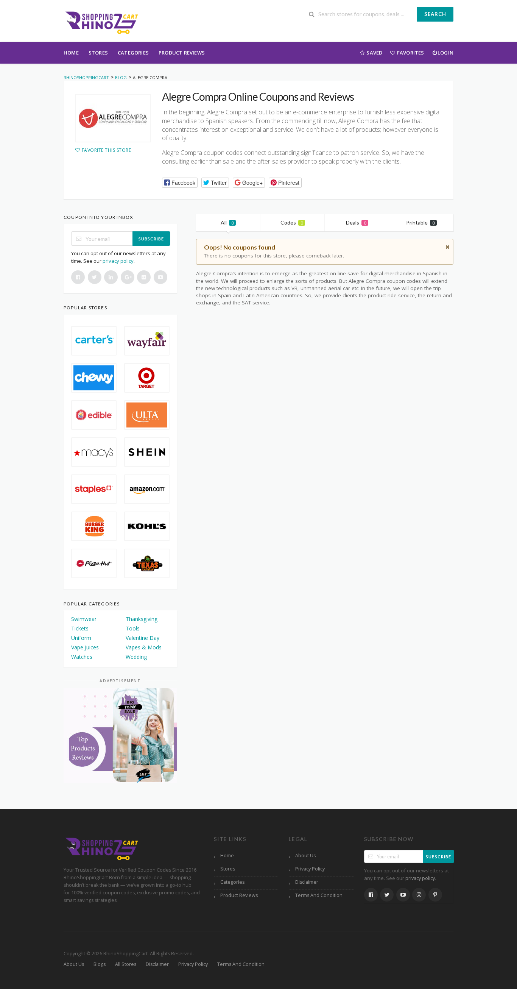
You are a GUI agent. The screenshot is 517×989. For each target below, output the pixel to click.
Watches (81, 656)
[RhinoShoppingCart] (101, 21)
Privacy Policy (310, 869)
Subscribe (151, 238)
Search (435, 14)
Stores (98, 52)
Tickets (80, 628)
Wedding (136, 656)
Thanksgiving (141, 618)
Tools (133, 628)
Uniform (81, 637)
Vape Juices (85, 647)
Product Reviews (182, 52)
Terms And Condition (319, 895)
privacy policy (118, 260)
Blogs (99, 964)
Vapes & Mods (144, 647)
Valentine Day (142, 637)
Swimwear (84, 618)
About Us (305, 855)
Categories (133, 52)
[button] (180, 183)
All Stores (125, 964)
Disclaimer (306, 882)
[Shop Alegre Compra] (113, 118)
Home (71, 52)
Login (445, 52)
